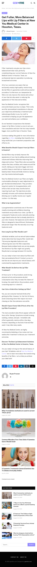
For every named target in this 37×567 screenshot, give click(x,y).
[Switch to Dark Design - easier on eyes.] (31, 3)
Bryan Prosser (11, 31)
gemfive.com (28, 561)
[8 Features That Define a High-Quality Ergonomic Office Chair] (7, 516)
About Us (23, 557)
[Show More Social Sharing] (33, 38)
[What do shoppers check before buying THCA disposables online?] (7, 535)
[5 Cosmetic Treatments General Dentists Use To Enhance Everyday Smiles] (18, 456)
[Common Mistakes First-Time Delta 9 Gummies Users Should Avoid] (18, 427)
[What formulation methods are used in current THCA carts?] (18, 398)
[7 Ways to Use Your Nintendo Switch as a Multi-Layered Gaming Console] (7, 505)
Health (5, 13)
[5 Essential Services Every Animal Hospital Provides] (7, 525)
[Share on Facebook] (6, 38)
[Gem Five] (18, 3)
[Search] (34, 3)
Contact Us (14, 557)
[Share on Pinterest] (26, 38)
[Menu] (3, 3)
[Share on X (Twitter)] (16, 38)
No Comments (7, 33)
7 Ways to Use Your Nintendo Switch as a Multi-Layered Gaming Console (24, 504)
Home (3, 8)
